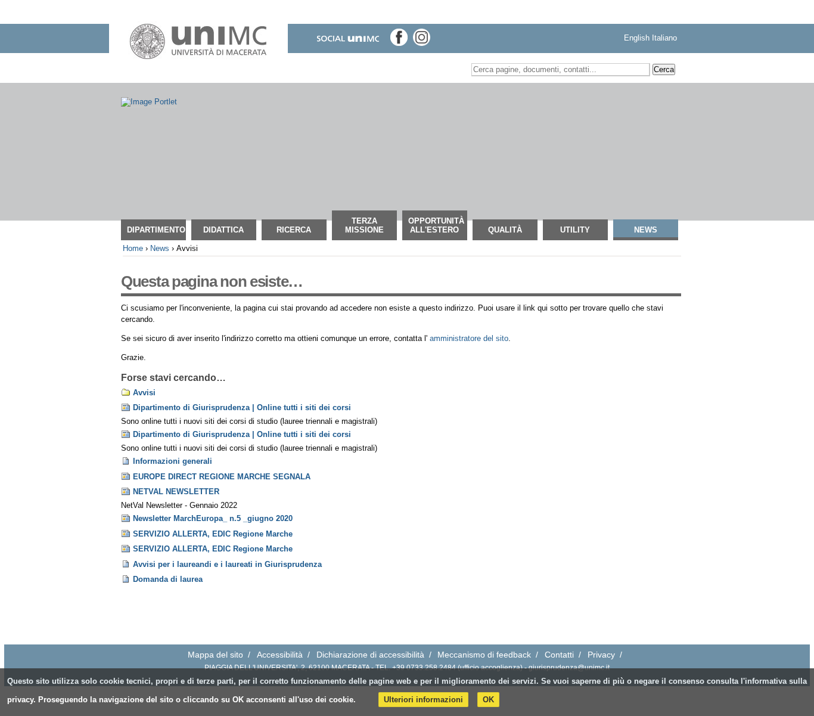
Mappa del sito (215, 654)
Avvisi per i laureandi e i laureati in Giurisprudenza (227, 564)
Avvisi (144, 392)
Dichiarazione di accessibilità (370, 654)
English (637, 37)
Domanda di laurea (168, 579)
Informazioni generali (172, 461)
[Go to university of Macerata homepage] (198, 42)
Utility (575, 229)
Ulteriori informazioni (423, 699)
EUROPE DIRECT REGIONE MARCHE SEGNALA (221, 476)
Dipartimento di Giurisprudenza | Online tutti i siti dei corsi (242, 407)
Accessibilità (280, 654)
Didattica (223, 229)
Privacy (601, 654)
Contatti (559, 654)
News (645, 229)
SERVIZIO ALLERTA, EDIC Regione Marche (213, 533)
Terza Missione (364, 225)
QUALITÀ (505, 229)
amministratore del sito (469, 338)
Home (133, 248)
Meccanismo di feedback (484, 654)
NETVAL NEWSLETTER (176, 491)
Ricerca (293, 229)
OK (488, 699)
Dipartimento (156, 229)
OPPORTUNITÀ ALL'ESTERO (436, 225)
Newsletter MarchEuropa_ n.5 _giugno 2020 (213, 518)
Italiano (664, 37)
